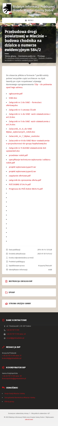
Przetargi (41, 56)
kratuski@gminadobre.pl (11, 358)
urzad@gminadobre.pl (15, 338)
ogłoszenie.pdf (15, 93)
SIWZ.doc (13, 98)
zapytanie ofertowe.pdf (19, 176)
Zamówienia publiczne (26, 56)
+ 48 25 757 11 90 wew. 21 (11, 356)
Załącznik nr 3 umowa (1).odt (22, 110)
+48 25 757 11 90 (12, 330)
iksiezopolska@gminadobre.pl (14, 378)
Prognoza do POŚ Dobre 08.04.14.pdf (26, 189)
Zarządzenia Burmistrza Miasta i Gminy (19, 398)
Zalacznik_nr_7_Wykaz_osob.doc (24, 136)
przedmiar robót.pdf (18, 155)
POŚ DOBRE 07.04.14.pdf (20, 184)
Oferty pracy (9, 402)
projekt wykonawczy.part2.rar (22, 171)
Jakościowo (29, 419)
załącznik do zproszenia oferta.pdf (25, 180)
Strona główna (10, 56)
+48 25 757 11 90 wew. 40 (16, 334)
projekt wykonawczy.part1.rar (22, 167)
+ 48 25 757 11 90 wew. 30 (12, 376)
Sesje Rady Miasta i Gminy (14, 393)
